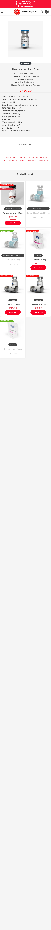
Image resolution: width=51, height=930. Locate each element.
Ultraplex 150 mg (13, 304)
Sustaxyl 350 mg (13, 260)
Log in (23, 160)
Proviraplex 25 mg (38, 260)
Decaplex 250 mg (38, 304)
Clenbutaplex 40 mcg (13, 349)
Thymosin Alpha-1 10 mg (13, 213)
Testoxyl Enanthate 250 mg (38, 213)
